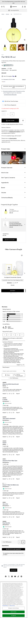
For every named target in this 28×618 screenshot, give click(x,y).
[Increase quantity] (12, 114)
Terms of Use (12, 605)
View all (23, 79)
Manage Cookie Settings (13, 608)
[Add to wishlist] (23, 120)
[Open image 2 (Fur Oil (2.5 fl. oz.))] (13, 47)
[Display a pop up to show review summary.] (17, 283)
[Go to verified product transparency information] (8, 65)
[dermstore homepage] (13, 6)
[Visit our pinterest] (21, 576)
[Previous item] (2, 273)
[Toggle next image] (26, 29)
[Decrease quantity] (4, 114)
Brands (7, 14)
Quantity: (4, 111)
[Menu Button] (1, 6)
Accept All (13, 615)
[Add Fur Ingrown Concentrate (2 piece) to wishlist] (21, 255)
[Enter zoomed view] (24, 40)
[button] (13, 65)
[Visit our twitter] (8, 576)
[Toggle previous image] (1, 29)
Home (3, 14)
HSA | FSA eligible (8, 76)
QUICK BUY (12, 290)
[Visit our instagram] (12, 576)
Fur (11, 14)
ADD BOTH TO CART (10, 239)
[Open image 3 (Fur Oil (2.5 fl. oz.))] (21, 47)
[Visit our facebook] (5, 576)
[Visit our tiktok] (18, 576)
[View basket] (25, 6)
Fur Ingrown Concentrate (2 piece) (12, 277)
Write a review (5, 70)
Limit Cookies (13, 611)
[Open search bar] (4, 6)
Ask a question (13, 70)
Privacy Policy (5, 605)
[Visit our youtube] (15, 576)
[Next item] (25, 273)
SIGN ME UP (13, 570)
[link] (23, 6)
